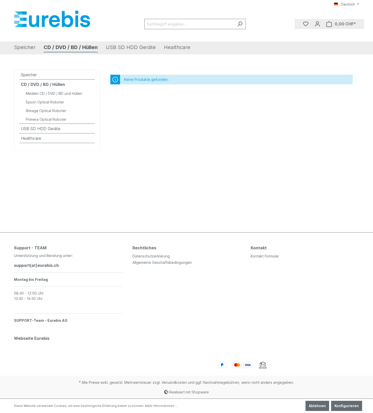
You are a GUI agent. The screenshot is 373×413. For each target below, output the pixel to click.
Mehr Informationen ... (161, 406)
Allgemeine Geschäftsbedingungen (162, 262)
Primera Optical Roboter (46, 119)
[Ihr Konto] (317, 24)
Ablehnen (317, 406)
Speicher (29, 74)
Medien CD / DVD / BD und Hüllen (54, 93)
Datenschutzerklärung (151, 256)
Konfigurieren (346, 406)
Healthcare (31, 138)
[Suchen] (240, 24)
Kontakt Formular (265, 256)
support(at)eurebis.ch (36, 265)
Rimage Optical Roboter (46, 111)
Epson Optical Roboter (45, 102)
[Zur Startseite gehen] (52, 23)
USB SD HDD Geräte (40, 128)
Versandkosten (174, 382)
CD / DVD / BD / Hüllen (43, 84)
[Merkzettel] (306, 24)
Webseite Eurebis (31, 338)
